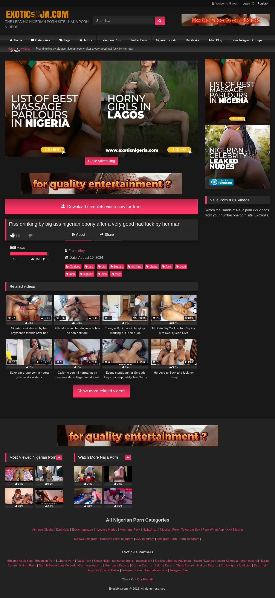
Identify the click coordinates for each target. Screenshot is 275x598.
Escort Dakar (111, 570)
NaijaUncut (150, 529)
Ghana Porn (66, 560)
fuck (168, 266)
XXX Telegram (144, 538)
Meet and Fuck (130, 529)
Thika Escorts (185, 565)
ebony (153, 266)
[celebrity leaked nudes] (237, 188)
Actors (87, 40)
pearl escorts (249, 560)
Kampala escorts (155, 570)
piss (104, 273)
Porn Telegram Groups (246, 40)
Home (18, 40)
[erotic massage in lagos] (53, 109)
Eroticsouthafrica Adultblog (173, 560)
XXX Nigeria (234, 529)
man (72, 273)
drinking (136, 266)
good (183, 266)
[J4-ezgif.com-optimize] (226, 24)
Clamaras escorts (90, 565)
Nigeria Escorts (166, 40)
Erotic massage (82, 529)
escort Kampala (227, 560)
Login (246, 3)
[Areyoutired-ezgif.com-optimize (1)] (101, 193)
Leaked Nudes (107, 529)
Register (263, 3)
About (80, 234)
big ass (118, 266)
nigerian (88, 273)
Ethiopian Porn (45, 560)
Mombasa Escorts (117, 565)
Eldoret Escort (164, 565)
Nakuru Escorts (207, 565)
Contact (15, 51)
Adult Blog (215, 40)
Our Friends (145, 579)
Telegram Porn (111, 40)
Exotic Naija (102, 560)
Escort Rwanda (203, 560)
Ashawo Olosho (42, 529)
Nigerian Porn (170, 529)
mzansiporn (144, 560)
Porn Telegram (189, 538)
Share (109, 234)
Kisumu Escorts (141, 565)
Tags (67, 40)
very (118, 273)
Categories (42, 40)
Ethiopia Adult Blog (20, 560)
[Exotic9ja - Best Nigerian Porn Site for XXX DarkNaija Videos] (37, 14)
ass (91, 266)
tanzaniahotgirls (123, 560)
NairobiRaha (27, 565)
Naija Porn (84, 560)
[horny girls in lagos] (149, 109)
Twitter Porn (138, 40)
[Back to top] (261, 585)
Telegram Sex (190, 529)
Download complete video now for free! (104, 206)
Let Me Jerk (68, 565)
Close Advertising (101, 161)
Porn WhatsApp (213, 529)
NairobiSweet (48, 565)
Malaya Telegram (86, 538)
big (103, 266)
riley (81, 251)
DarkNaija (192, 40)
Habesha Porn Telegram (117, 538)
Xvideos (75, 266)
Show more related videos (101, 391)
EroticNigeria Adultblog (236, 565)
